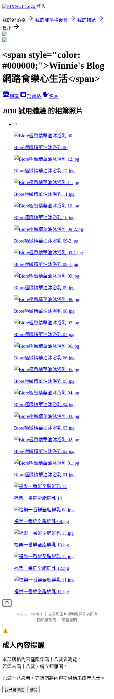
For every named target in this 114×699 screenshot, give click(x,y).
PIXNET (36, 614)
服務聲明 (69, 620)
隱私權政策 (46, 620)
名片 (53, 96)
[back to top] (7, 603)
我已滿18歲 (14, 690)
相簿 (14, 96)
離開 (33, 690)
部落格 (34, 96)
